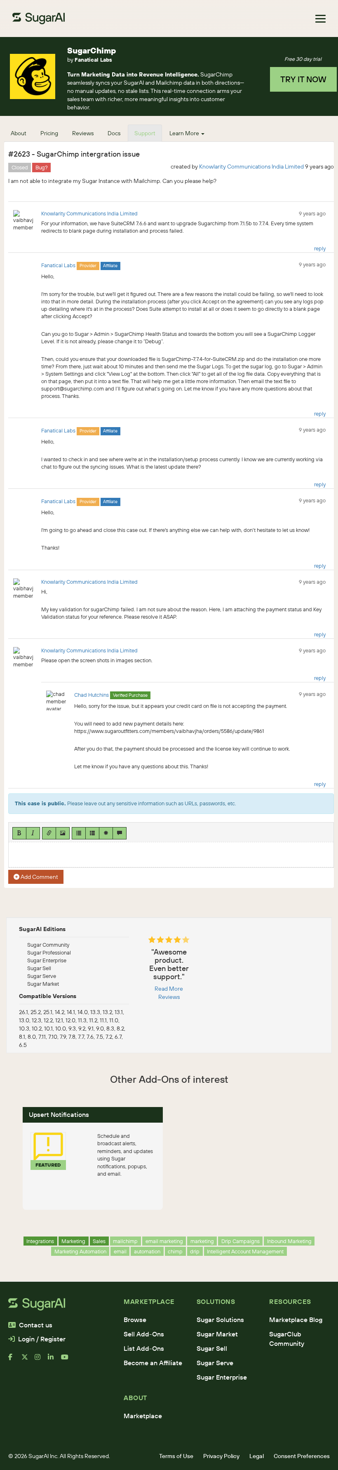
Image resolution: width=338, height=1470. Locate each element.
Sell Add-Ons (144, 1334)
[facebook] (14, 1360)
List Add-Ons (144, 1348)
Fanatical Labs (93, 59)
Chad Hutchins (91, 694)
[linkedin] (54, 1360)
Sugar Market (217, 1334)
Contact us (35, 1325)
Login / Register (42, 1339)
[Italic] (33, 833)
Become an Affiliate (153, 1363)
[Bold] (19, 833)
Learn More (184, 133)
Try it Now (303, 79)
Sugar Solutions (220, 1319)
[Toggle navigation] (320, 19)
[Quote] (120, 833)
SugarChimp (91, 50)
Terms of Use (176, 1456)
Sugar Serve (215, 1363)
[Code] (106, 833)
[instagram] (41, 1360)
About (18, 133)
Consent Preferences (302, 1456)
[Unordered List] (79, 833)
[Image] (63, 833)
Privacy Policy (221, 1456)
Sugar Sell (212, 1348)
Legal (256, 1456)
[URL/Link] (49, 833)
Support (144, 133)
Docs (114, 133)
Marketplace (143, 1416)
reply (320, 248)
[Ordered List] (92, 833)
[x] (28, 1360)
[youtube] (67, 1360)
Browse (135, 1319)
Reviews (83, 133)
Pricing (49, 133)
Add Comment (38, 877)
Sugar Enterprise (222, 1377)
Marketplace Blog (295, 1319)
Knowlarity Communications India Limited (251, 166)
